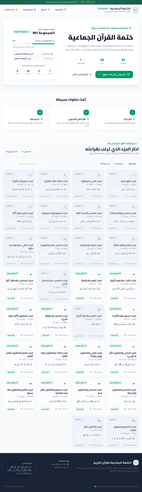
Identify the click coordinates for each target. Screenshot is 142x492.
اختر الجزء (114, 298)
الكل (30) (132, 163)
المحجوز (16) (105, 163)
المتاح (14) (119, 163)
